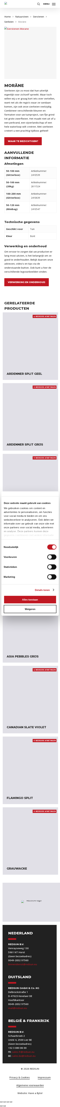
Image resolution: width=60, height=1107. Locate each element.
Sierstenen (38, 16)
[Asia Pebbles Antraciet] (30, 481)
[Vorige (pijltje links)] (1, 1105)
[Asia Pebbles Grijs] (30, 623)
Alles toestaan (30, 599)
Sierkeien (9, 21)
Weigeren (30, 609)
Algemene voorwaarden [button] (30, 1085)
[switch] (51, 557)
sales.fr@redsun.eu (23, 1051)
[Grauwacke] (30, 835)
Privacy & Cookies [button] (19, 1077)
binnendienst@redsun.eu (22, 964)
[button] (49, 3)
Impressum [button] (44, 1077)
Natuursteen (21, 16)
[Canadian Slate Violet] (30, 693)
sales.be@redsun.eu (24, 1055)
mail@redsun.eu (17, 1008)
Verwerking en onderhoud (26, 282)
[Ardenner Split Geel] (30, 340)
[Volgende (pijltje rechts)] (4, 1105)
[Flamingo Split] (30, 764)
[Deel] (7, 1101)
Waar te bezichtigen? (23, 141)
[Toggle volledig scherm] (4, 1101)
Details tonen (42, 589)
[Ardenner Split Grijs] (30, 411)
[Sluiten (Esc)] (11, 1101)
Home (7, 16)
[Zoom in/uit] (1, 1101)
